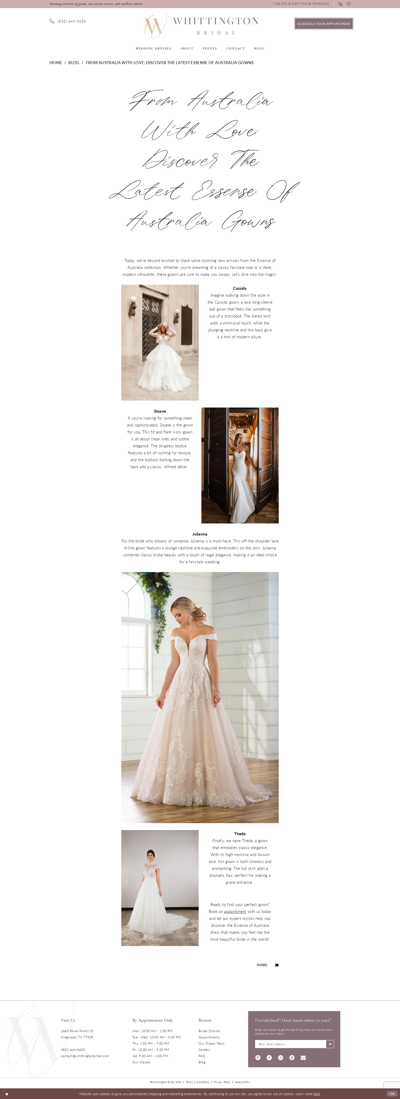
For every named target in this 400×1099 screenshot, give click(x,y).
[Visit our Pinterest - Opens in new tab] (258, 1057)
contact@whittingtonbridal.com (85, 1055)
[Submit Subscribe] (330, 1044)
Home (56, 62)
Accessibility (242, 1082)
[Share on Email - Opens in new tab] (277, 965)
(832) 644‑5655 (73, 1049)
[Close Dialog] (7, 1094)
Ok (392, 1093)
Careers (204, 1049)
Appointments (209, 1037)
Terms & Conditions (197, 1082)
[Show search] (340, 4)
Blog (74, 62)
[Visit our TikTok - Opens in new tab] (292, 1057)
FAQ (202, 1055)
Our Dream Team (212, 1043)
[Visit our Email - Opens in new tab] (303, 1057)
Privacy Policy (222, 1082)
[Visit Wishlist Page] (348, 4)
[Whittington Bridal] (37, 1039)
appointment (235, 911)
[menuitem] (302, 4)
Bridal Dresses (210, 1030)
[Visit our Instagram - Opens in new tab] (280, 1057)
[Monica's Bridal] (200, 26)
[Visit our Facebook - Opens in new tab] (269, 1057)
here (316, 1093)
